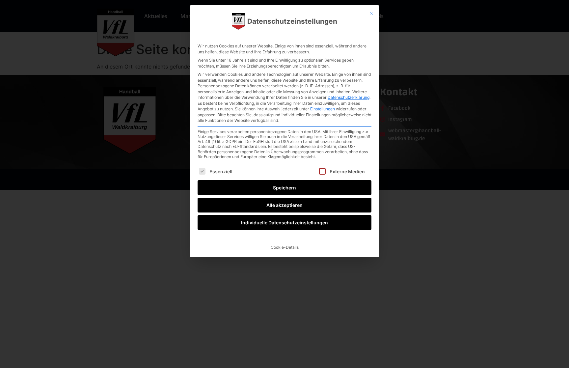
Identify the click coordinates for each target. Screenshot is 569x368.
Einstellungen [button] (322, 108)
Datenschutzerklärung (348, 97)
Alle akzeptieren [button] (284, 205)
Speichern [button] (284, 187)
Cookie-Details (285, 247)
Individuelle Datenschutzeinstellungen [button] (284, 222)
